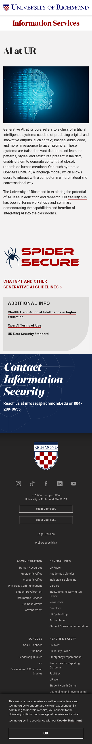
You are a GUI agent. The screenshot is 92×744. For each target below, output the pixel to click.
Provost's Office (32, 579)
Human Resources (30, 567)
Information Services (46, 22)
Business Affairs (32, 604)
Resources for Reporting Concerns (65, 665)
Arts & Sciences (32, 645)
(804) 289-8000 (46, 508)
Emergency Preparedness (66, 657)
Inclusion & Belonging (63, 579)
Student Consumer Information (69, 626)
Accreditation (58, 620)
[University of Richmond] (46, 7)
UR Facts (55, 567)
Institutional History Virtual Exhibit (66, 594)
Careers (54, 585)
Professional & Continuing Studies (26, 671)
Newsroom (56, 602)
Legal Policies (46, 534)
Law (40, 663)
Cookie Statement (69, 720)
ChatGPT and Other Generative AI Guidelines (31, 284)
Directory (55, 608)
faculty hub (77, 197)
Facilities (55, 673)
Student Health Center (63, 685)
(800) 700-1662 (46, 520)
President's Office (31, 573)
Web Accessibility (46, 542)
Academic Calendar (62, 573)
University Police (60, 651)
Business (36, 651)
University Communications (25, 585)
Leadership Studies (30, 657)
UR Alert (55, 645)
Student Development (29, 591)
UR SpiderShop (58, 614)
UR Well (54, 679)
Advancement (33, 610)
